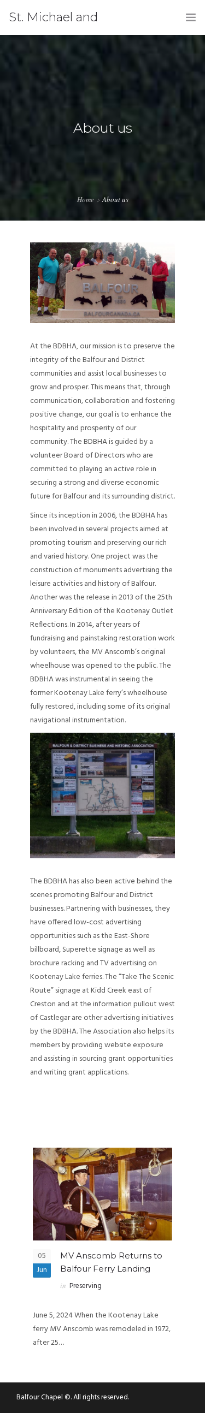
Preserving (85, 1286)
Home (85, 199)
